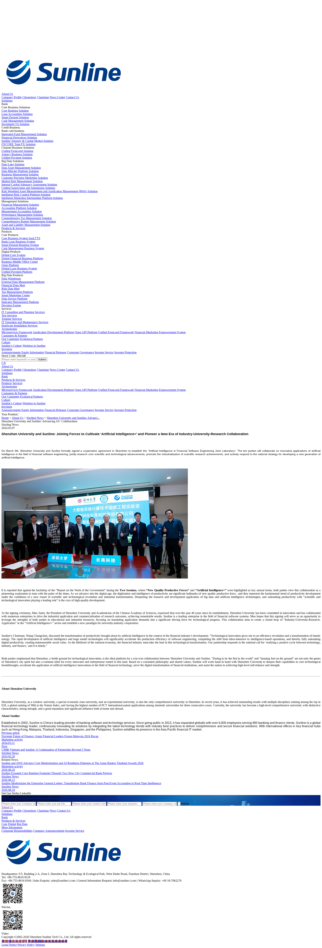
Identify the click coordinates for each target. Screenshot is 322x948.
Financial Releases (55, 352)
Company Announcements (48, 830)
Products (6, 383)
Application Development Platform (53, 332)
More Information (11, 827)
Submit (185, 803)
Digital (12, 824)
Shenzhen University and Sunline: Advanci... (73, 417)
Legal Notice (9, 944)
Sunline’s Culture (11, 345)
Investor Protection (125, 352)
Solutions (6, 100)
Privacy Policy (26, 944)
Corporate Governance (80, 352)
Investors (6, 349)
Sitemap (40, 944)
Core (4, 824)
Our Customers (10, 339)
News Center (57, 97)
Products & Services (13, 228)
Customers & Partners (14, 335)
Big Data (22, 824)
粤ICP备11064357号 (14, 941)
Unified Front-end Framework (116, 332)
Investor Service (104, 352)
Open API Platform (86, 332)
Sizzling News (35, 417)
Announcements (11, 352)
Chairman (43, 97)
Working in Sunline (34, 345)
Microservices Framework (16, 332)
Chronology (29, 97)
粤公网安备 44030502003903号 (47, 941)
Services (17, 383)
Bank (4, 376)
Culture (5, 342)
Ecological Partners (31, 339)
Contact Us (72, 97)
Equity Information (32, 352)
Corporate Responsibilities (16, 830)
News (53, 810)
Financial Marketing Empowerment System (160, 332)
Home (5, 417)
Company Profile (11, 97)
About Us (7, 93)
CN (3, 363)
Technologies (9, 328)
